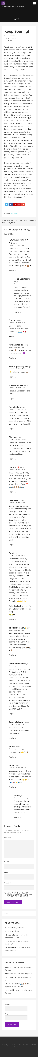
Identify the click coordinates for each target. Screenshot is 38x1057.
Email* (7, 1014)
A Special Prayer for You (15, 928)
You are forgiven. (12, 931)
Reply (11, 270)
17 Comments (8, 40)
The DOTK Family (10, 38)
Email (6, 872)
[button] (35, 3)
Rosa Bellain (15, 407)
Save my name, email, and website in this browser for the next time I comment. (19, 894)
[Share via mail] (23, 204)
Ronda (12, 553)
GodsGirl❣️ (14, 467)
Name (6, 861)
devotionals (14, 213)
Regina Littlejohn (22, 279)
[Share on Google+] (15, 204)
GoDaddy (20, 1047)
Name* (7, 1005)
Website (7, 883)
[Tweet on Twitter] (7, 204)
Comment (8, 838)
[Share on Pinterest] (19, 204)
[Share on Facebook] (11, 204)
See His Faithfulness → (28, 220)
